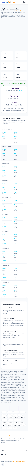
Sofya (4, 427)
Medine (10, 412)
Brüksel (9, 425)
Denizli (16, 417)
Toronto (10, 422)
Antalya (10, 417)
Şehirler (19, 461)
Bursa (14, 414)
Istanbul (16, 412)
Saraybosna (17, 425)
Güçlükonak (17, 10)
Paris (16, 422)
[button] (26, 447)
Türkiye (21, 10)
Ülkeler (23, 461)
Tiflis (23, 425)
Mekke (4, 412)
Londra (4, 422)
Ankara (4, 414)
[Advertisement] (14, 35)
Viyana (10, 420)
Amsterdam (17, 420)
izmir (10, 414)
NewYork (5, 420)
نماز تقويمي (14, 461)
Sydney (21, 422)
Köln (22, 417)
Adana (20, 414)
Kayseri (4, 417)
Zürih (15, 427)
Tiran (4, 425)
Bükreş (9, 427)
